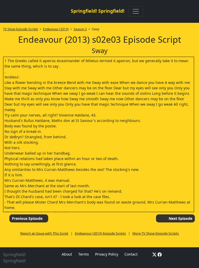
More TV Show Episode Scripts (155, 233)
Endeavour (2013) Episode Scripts (100, 233)
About (67, 254)
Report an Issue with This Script (44, 233)
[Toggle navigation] (136, 11)
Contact (131, 254)
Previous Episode (27, 218)
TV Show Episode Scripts (20, 29)
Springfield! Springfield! (97, 11)
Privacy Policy (106, 254)
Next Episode (180, 218)
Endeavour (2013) (56, 29)
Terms (83, 254)
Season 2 (80, 29)
